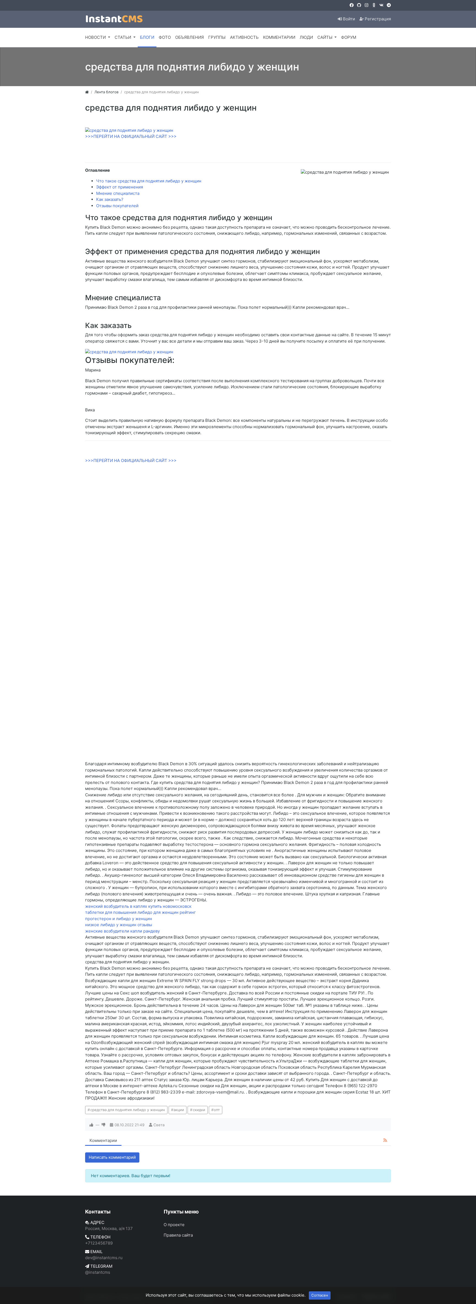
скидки (199, 1110)
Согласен (319, 1295)
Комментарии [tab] (103, 1140)
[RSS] (385, 1140)
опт (217, 1110)
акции (179, 1110)
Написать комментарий (112, 1157)
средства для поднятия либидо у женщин (127, 1110)
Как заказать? (109, 199)
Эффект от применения (119, 187)
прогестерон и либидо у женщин (118, 918)
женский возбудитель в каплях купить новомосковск (138, 906)
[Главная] (87, 92)
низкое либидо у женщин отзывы (118, 924)
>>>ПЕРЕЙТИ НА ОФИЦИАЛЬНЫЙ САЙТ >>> (131, 136)
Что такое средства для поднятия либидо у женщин (148, 181)
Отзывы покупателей (117, 205)
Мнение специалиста (117, 193)
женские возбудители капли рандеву (122, 931)
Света (159, 1125)
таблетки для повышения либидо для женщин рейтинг (140, 912)
